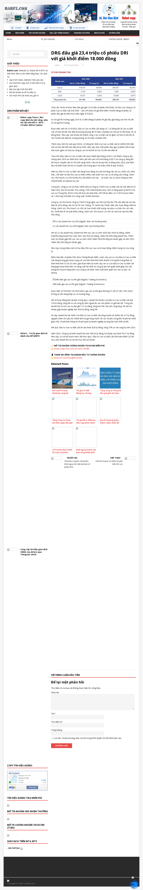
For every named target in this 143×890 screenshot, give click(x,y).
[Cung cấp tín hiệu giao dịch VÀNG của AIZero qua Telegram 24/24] (12, 756)
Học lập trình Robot (59, 33)
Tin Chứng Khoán (36, 33)
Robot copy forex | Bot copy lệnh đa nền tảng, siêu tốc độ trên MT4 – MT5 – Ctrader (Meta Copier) (34, 121)
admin (57, 65)
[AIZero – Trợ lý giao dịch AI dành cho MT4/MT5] (12, 540)
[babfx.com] (72, 28)
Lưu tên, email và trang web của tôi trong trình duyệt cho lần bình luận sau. (88, 738)
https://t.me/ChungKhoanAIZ (68, 357)
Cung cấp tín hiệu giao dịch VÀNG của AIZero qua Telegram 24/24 (33, 552)
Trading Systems (82, 33)
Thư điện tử (56, 722)
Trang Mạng (56, 730)
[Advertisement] (71, 866)
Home (8, 33)
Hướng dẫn (114, 33)
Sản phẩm (19, 33)
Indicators (99, 33)
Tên (53, 713)
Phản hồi (55, 692)
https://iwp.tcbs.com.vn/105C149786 (71, 348)
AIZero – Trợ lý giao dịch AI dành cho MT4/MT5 (33, 334)
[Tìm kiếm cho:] (27, 54)
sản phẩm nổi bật (18, 110)
